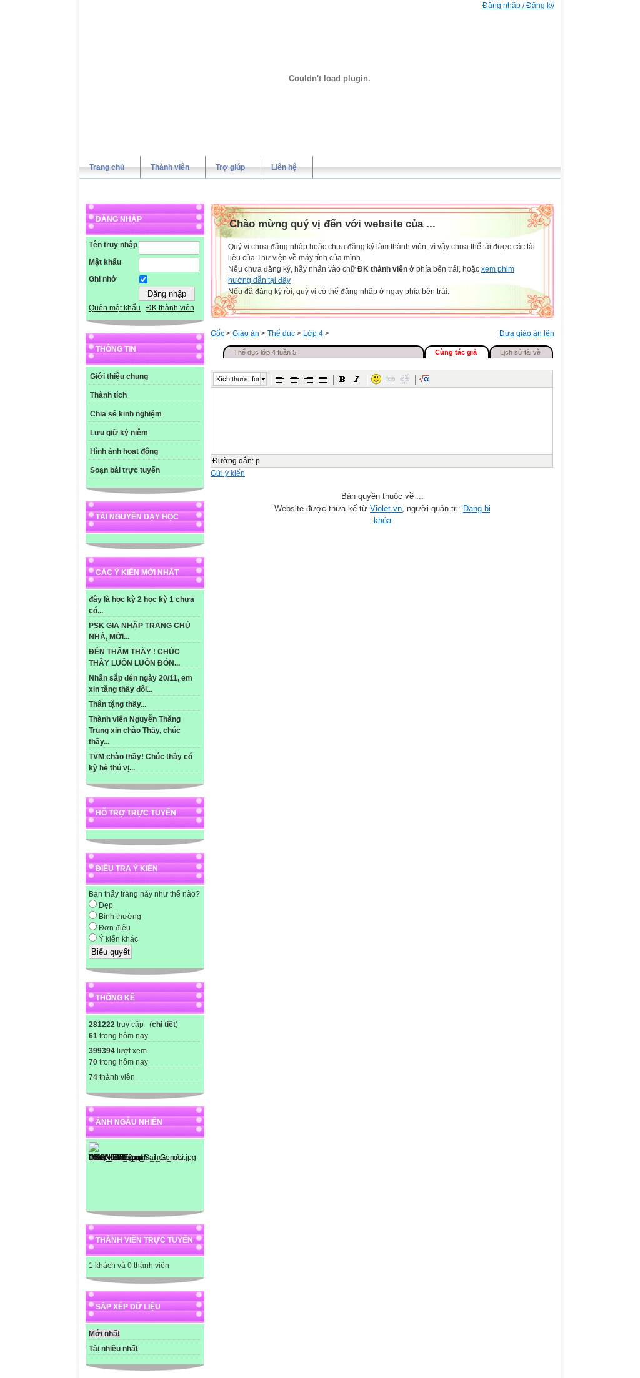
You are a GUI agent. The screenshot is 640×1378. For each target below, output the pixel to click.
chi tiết (164, 1024)
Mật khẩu (105, 262)
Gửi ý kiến (228, 473)
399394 (102, 1050)
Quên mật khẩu (115, 307)
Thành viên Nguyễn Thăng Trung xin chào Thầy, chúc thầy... (135, 730)
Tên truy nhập (113, 244)
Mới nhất (104, 1333)
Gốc (217, 333)
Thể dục (281, 333)
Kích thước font (238, 379)
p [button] (258, 460)
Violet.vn (386, 508)
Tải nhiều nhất (113, 1348)
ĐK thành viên (170, 307)
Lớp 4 (313, 333)
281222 (102, 1024)
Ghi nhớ (103, 279)
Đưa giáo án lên (526, 333)
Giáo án (245, 333)
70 (93, 1062)
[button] (280, 379)
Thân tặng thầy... (117, 704)
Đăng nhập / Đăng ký (518, 5)
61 (93, 1035)
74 (93, 1077)
